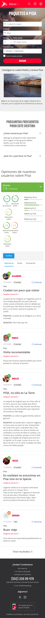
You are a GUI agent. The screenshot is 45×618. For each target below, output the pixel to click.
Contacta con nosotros (22, 575)
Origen (5, 20)
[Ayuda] (35, 3)
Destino (6, 29)
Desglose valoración (10, 294)
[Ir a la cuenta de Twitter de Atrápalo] (19, 597)
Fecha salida (17, 38)
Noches (6, 38)
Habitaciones (8, 47)
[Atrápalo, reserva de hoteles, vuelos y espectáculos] (4, 4)
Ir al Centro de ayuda (22, 572)
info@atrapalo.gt (25, 585)
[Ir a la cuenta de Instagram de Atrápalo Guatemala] (25, 597)
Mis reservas (22, 568)
